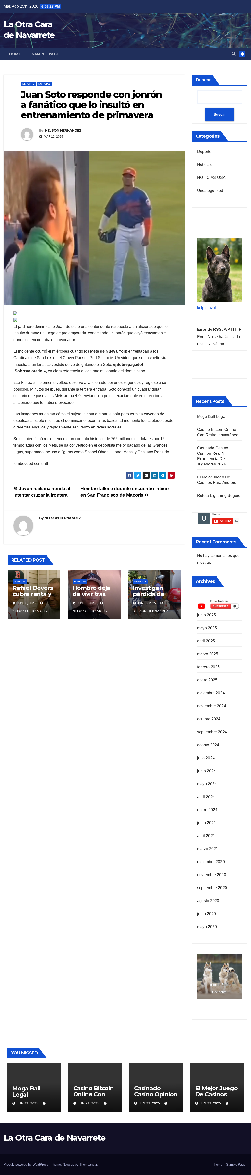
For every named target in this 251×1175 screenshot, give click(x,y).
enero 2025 (207, 680)
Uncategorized (210, 190)
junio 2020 (206, 914)
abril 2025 (206, 641)
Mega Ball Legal (211, 417)
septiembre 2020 (212, 888)
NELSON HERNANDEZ (63, 130)
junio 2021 (206, 823)
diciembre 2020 (211, 862)
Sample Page (45, 54)
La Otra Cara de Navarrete (54, 1138)
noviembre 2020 (211, 875)
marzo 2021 (207, 849)
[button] (234, 54)
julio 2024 (206, 758)
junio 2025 (206, 615)
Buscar (203, 79)
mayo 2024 (207, 784)
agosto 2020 (208, 901)
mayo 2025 (207, 628)
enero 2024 (207, 810)
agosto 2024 (208, 745)
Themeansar (88, 1164)
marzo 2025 (207, 654)
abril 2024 (206, 797)
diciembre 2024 (211, 693)
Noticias (44, 83)
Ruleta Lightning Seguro (219, 495)
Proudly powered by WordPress (26, 1164)
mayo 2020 (207, 927)
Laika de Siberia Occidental (219, 988)
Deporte (28, 83)
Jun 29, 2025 (27, 1103)
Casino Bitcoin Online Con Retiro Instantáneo (93, 1097)
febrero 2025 (208, 667)
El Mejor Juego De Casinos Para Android (216, 1094)
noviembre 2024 (211, 706)
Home (15, 54)
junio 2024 (206, 771)
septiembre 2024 (212, 732)
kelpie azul (206, 308)
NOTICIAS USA (211, 177)
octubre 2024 (208, 719)
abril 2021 (206, 836)
